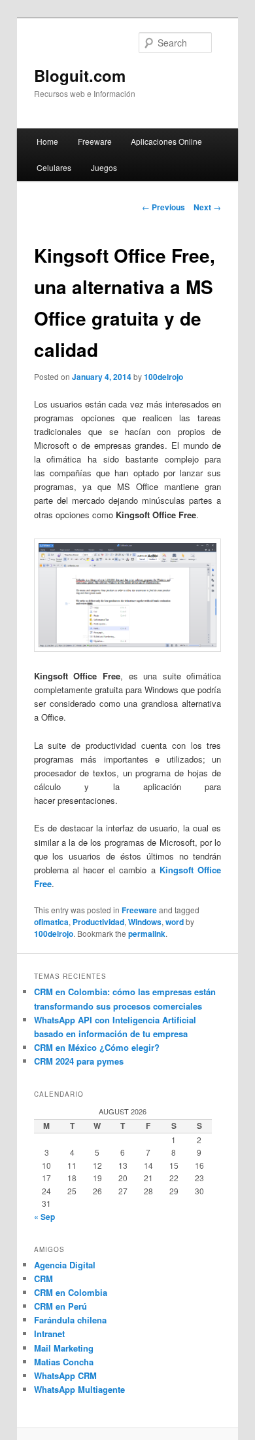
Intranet (49, 1333)
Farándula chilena (70, 1320)
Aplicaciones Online (166, 141)
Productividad (98, 922)
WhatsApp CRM (65, 1375)
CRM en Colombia (70, 1292)
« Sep (44, 1216)
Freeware (95, 141)
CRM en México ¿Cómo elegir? (97, 1047)
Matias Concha (64, 1361)
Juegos (104, 167)
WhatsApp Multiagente (79, 1389)
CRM (43, 1278)
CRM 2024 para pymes (79, 1061)
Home (47, 141)
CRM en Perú (60, 1306)
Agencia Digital (64, 1265)
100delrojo (163, 377)
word (174, 922)
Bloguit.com (80, 75)
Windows (145, 922)
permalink (146, 933)
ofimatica (51, 922)
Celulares (54, 167)
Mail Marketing (64, 1348)
